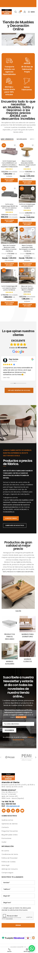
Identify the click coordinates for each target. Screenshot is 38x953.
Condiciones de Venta (10, 854)
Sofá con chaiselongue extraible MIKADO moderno (27, 206)
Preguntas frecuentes (10, 831)
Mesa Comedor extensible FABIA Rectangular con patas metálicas (27, 248)
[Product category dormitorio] (28, 627)
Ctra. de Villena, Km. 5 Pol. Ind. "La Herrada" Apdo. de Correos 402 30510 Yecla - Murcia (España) (13, 795)
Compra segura (7, 873)
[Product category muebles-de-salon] (18, 594)
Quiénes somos (7, 820)
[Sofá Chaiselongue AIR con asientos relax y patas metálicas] (9, 275)
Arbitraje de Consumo (10, 869)
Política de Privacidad (9, 858)
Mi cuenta (5, 851)
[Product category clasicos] (28, 652)
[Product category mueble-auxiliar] (10, 654)
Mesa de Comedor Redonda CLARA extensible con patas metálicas (9, 248)
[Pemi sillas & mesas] (26, 757)
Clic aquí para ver (13, 806)
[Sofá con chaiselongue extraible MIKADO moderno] (27, 194)
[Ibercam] (10, 757)
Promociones (6, 838)
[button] (5, 39)
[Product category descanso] (10, 628)
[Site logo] (7, 12)
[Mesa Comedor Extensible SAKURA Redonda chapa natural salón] (27, 150)
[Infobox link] (9, 67)
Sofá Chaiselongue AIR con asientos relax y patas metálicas (9, 288)
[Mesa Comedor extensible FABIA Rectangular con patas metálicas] (27, 235)
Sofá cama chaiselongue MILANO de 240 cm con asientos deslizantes (9, 207)
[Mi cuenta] (25, 12)
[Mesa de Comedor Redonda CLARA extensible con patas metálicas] (9, 235)
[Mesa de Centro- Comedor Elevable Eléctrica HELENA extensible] (27, 275)
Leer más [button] (6, 378)
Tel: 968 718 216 (8, 801)
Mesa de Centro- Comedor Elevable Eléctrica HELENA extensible (27, 289)
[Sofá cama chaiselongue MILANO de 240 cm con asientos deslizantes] (9, 194)
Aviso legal (5, 865)
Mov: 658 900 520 (9, 804)
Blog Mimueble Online (10, 835)
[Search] (16, 12)
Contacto (5, 827)
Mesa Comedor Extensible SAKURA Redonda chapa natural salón (27, 164)
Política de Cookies (9, 862)
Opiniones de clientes (10, 824)
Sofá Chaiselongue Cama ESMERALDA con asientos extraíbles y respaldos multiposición (9, 164)
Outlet (4, 842)
